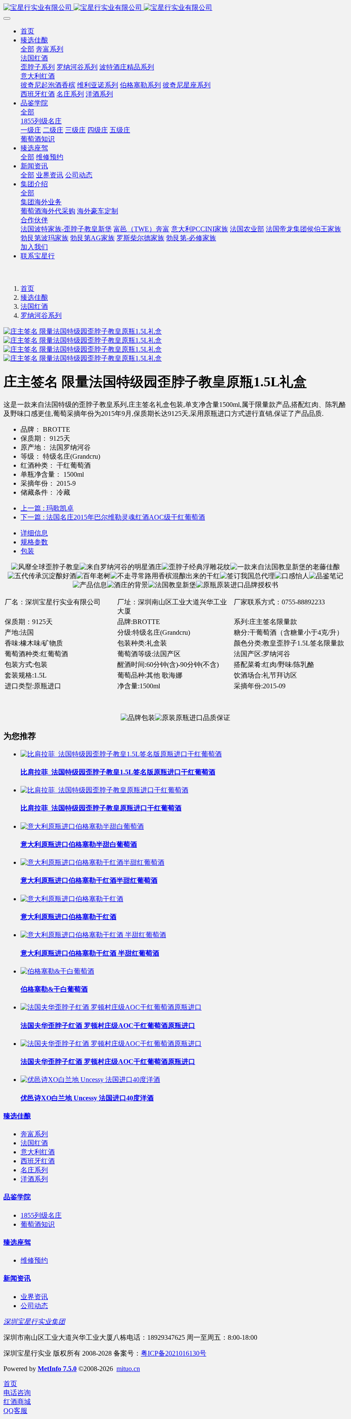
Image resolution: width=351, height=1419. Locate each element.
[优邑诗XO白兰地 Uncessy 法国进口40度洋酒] (90, 1079)
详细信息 (34, 533)
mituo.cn (128, 1368)
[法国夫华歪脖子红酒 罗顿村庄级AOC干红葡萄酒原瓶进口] (111, 1007)
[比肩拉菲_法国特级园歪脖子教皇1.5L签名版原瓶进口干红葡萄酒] (121, 754)
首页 (27, 31)
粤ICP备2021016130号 (173, 1353)
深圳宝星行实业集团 (34, 1321)
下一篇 (113, 517)
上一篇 (47, 508)
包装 (27, 551)
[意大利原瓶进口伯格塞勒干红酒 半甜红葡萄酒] (93, 934)
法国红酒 (34, 306)
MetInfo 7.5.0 (57, 1368)
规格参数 (34, 542)
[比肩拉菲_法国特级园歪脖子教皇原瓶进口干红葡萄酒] (104, 790)
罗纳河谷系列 (41, 315)
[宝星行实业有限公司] (175, 7)
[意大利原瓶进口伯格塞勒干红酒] (72, 898)
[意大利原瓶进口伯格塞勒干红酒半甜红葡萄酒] (92, 862)
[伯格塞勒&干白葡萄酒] (57, 971)
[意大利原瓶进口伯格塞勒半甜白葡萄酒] (82, 826)
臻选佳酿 (34, 297)
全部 (27, 49)
